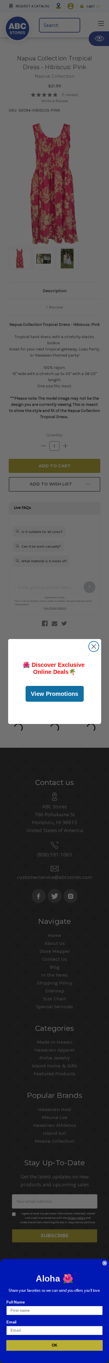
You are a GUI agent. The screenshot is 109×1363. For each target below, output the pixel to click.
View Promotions (54, 694)
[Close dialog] (94, 646)
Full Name (15, 1302)
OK (55, 1345)
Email (11, 1322)
